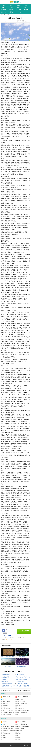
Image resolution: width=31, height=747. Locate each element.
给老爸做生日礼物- (6, 677)
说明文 (18, 7)
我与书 (4, 699)
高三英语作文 (20, 728)
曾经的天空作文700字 (7, 683)
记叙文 (3, 7)
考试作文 (11, 9)
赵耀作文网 (12, 745)
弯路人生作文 (5, 679)
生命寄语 (19, 705)
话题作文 (18, 9)
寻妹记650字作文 (7, 714)
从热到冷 (5, 721)
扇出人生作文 (20, 708)
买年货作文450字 (6, 674)
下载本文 (24, 21)
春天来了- (19, 714)
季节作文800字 (6, 701)
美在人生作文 (6, 708)
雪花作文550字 (6, 696)
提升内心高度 (6, 703)
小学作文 (18, 12)
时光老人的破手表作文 (8, 726)
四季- (4, 724)
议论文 (11, 7)
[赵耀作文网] (15, 1)
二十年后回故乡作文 (22, 724)
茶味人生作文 (5, 681)
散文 (26, 5)
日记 (11, 5)
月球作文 (19, 730)
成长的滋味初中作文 (22, 721)
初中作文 (11, 12)
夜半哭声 (19, 733)
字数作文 (3, 9)
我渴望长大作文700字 (8, 728)
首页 (7, 14)
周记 (4, 5)
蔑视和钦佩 (6, 705)
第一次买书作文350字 (8, 710)
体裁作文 (26, 9)
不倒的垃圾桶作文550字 (9, 712)
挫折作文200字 (21, 701)
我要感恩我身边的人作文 (9, 730)
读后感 (18, 5)
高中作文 (3, 12)
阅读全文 (19, 21)
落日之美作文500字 (22, 703)
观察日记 (7, 690)
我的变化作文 (6, 733)
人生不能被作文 (20, 674)
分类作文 (26, 7)
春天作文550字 (21, 699)
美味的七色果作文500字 (23, 710)
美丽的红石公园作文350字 (8, 686)
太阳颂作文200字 (20, 681)
